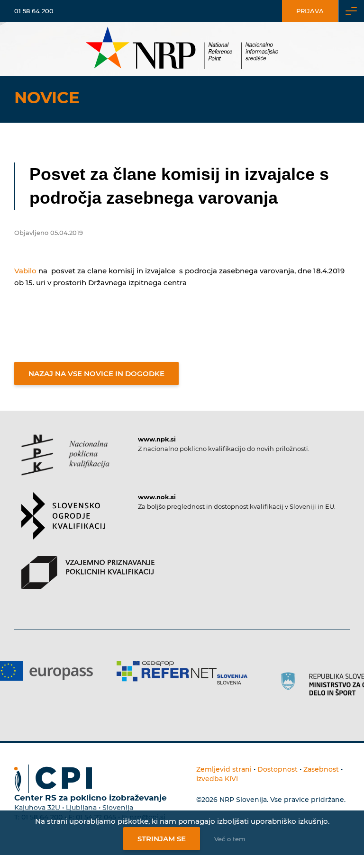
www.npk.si (157, 439)
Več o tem (230, 839)
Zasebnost (321, 769)
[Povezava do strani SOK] (63, 524)
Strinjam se (161, 838)
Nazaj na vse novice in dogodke (96, 373)
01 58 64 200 (34, 11)
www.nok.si (157, 497)
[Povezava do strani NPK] (65, 463)
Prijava (310, 11)
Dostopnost (277, 769)
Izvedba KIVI (217, 778)
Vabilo (25, 270)
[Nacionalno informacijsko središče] (182, 49)
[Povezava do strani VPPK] (88, 581)
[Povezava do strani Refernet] (182, 673)
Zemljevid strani (224, 769)
